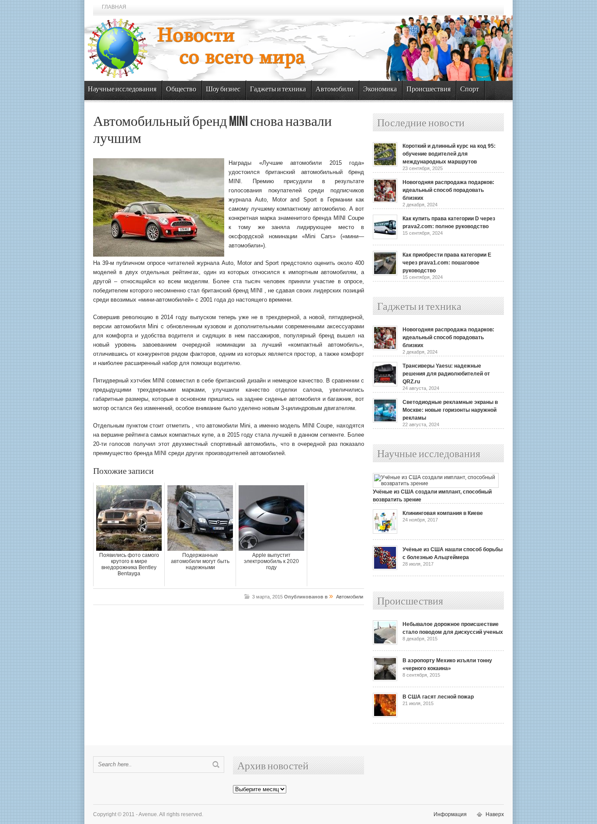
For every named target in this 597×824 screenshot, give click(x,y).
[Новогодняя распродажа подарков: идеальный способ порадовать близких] (385, 201)
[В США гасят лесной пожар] (385, 716)
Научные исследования (122, 89)
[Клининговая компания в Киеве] (385, 532)
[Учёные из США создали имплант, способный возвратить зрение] (436, 483)
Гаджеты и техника (278, 89)
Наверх (495, 814)
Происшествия (428, 89)
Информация (450, 814)
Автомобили (335, 89)
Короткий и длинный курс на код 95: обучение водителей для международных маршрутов (449, 154)
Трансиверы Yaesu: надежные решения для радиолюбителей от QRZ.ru (446, 374)
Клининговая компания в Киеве (443, 513)
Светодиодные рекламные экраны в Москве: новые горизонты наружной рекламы (450, 410)
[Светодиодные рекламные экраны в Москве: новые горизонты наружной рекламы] (385, 421)
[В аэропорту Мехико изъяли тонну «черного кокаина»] (385, 679)
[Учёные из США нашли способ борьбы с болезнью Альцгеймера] (385, 568)
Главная (114, 7)
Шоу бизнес (223, 89)
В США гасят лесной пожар (438, 697)
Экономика (380, 89)
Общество (181, 89)
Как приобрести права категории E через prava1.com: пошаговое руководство (447, 263)
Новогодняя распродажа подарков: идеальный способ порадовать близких (448, 190)
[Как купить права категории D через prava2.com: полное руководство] (385, 237)
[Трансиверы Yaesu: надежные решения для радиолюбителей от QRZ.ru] (385, 385)
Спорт (469, 89)
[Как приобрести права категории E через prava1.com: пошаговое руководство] (385, 274)
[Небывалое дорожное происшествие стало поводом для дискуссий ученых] (385, 643)
